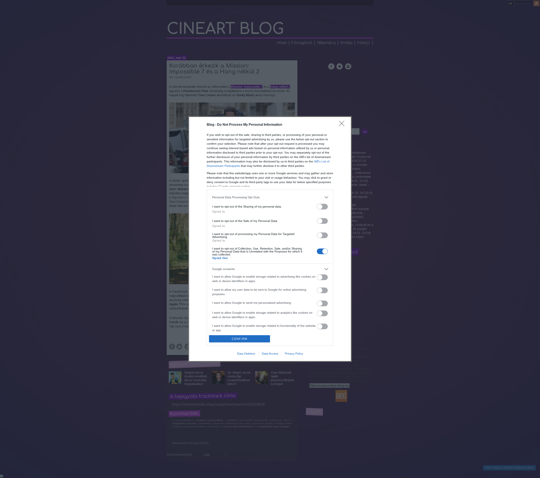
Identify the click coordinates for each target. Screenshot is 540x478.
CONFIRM (239, 338)
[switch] (322, 206)
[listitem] (270, 197)
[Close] (343, 125)
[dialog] (270, 239)
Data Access (270, 353)
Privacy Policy (294, 353)
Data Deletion (246, 353)
